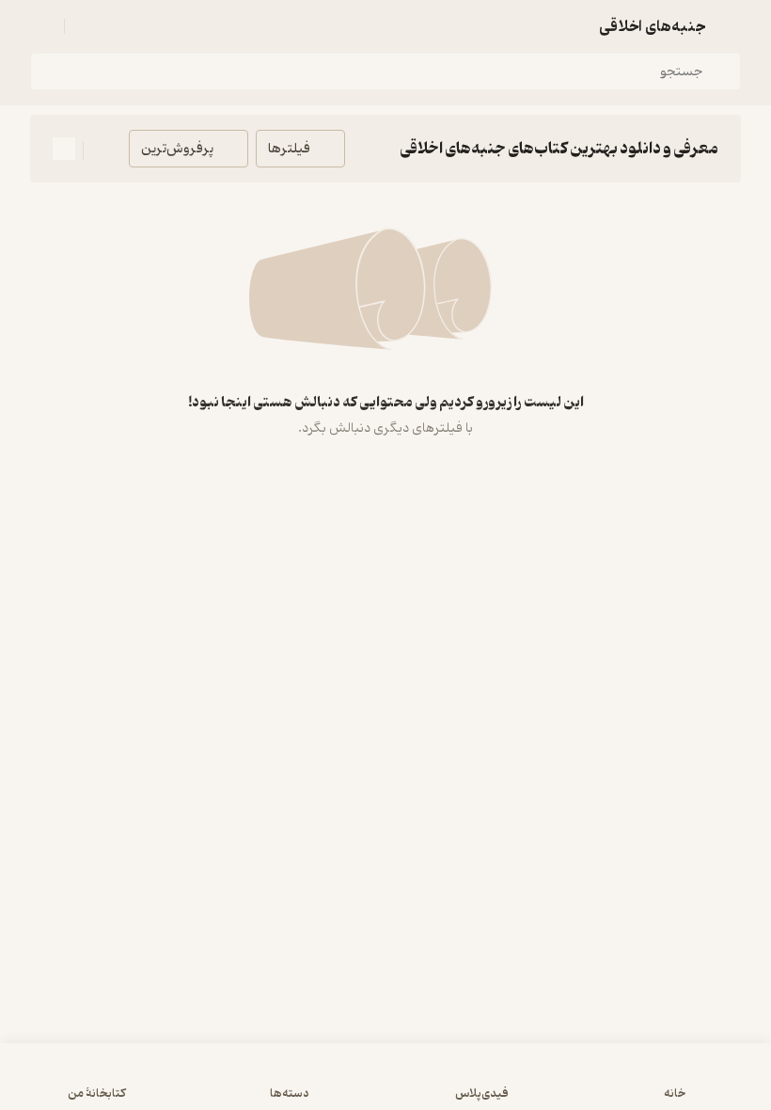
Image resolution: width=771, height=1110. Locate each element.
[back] (729, 26)
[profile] (41, 26)
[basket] (87, 26)
